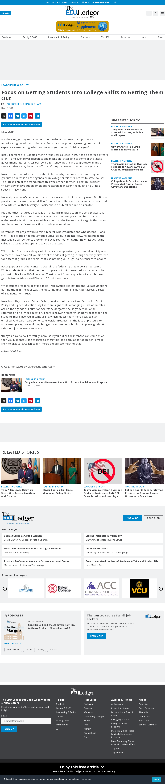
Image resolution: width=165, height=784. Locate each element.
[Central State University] (63, 588)
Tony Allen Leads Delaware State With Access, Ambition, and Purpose (65, 382)
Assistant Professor (97, 548)
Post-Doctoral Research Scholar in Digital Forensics (32, 548)
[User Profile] (149, 13)
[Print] (3, 116)
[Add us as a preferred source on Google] (37, 116)
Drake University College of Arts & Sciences (26, 539)
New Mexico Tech (95, 565)
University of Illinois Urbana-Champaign (107, 552)
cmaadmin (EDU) (33, 103)
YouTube (53, 649)
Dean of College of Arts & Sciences (23, 536)
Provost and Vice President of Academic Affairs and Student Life (122, 561)
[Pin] (30, 116)
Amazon (29, 649)
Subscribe (5, 13)
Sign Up (9, 729)
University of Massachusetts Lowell (104, 539)
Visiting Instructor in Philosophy (104, 536)
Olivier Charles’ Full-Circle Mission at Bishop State (125, 148)
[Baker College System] (139, 588)
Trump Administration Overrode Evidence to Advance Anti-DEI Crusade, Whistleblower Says (129, 167)
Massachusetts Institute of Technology (24, 565)
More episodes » (12, 643)
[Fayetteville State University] (101, 588)
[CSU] (26, 588)
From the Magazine (121, 178)
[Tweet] (24, 116)
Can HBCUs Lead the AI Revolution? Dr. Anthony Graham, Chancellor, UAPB (51, 626)
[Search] (155, 13)
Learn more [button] (85, 779)
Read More (96, 636)
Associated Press (15, 103)
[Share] (10, 116)
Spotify (41, 649)
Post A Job (153, 518)
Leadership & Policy (15, 85)
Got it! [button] (157, 779)
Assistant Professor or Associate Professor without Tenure (36, 561)
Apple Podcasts (13, 649)
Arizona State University (16, 552)
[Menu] (162, 13)
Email (4, 716)
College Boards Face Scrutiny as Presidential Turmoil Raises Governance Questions (129, 184)
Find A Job (132, 518)
